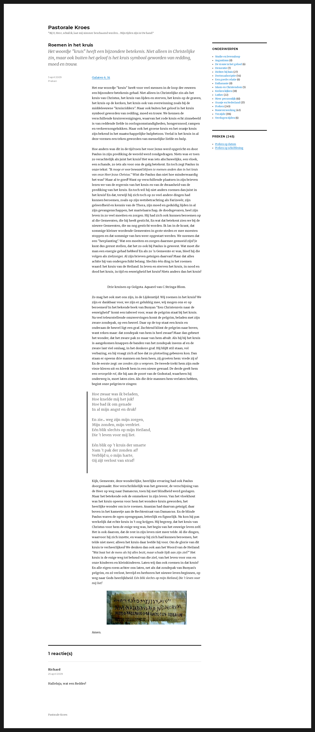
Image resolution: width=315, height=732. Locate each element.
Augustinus (222, 60)
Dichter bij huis (224, 71)
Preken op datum (225, 144)
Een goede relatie (225, 79)
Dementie (221, 68)
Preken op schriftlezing (229, 148)
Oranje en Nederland (227, 102)
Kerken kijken (223, 91)
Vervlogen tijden (225, 117)
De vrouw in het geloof (228, 64)
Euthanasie (222, 83)
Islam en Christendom (228, 87)
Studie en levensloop (227, 56)
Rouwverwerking (225, 110)
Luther (219, 94)
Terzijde (220, 114)
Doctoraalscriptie (225, 75)
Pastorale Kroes (69, 27)
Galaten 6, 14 (101, 77)
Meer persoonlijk (225, 98)
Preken (52, 81)
